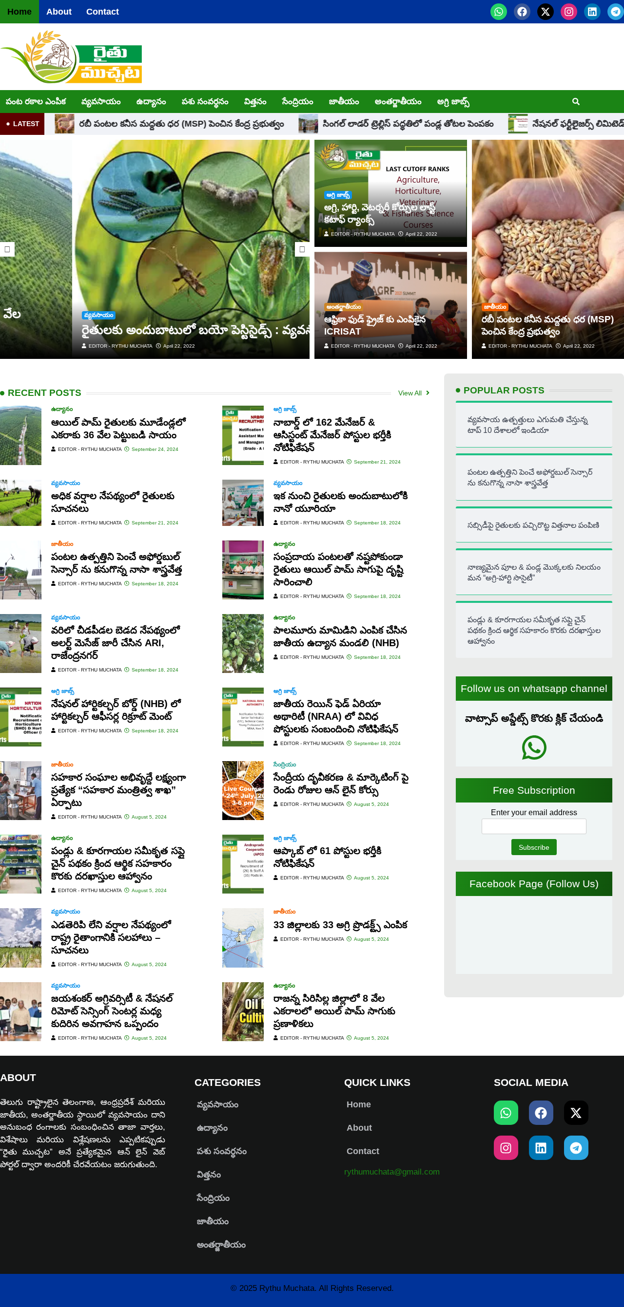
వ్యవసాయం (101, 101)
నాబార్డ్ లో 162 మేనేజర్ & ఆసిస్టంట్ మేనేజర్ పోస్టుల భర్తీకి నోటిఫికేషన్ (332, 435)
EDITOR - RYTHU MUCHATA (48, 346)
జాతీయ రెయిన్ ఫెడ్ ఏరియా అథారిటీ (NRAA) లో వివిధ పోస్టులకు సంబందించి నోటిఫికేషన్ (335, 716)
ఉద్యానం (151, 101)
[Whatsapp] (498, 11)
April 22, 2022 (107, 346)
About (59, 12)
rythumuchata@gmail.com (392, 1171)
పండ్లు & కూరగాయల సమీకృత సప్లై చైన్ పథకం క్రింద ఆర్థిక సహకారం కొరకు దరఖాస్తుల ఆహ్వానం (118, 863)
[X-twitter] (545, 11)
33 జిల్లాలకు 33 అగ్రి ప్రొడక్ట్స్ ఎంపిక (340, 924)
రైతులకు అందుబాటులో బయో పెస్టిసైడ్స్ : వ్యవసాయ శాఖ (147, 329)
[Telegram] (615, 11)
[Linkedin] (592, 11)
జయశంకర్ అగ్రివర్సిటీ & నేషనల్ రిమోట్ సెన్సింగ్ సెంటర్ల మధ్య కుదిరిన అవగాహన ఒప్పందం (112, 1011)
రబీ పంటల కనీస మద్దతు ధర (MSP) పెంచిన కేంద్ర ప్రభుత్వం (123, 124)
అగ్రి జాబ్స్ (453, 101)
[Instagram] (569, 11)
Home (19, 12)
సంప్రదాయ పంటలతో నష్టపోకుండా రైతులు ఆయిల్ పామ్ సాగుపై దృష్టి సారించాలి (338, 569)
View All (411, 393)
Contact (102, 12)
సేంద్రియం (297, 101)
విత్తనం (255, 101)
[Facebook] (522, 11)
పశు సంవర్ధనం (205, 101)
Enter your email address (534, 812)
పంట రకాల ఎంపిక (36, 101)
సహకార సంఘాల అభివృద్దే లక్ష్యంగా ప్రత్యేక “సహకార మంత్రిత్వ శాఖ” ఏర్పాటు (118, 790)
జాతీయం (344, 101)
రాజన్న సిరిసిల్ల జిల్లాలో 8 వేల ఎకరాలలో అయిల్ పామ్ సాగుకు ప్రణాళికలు (334, 1011)
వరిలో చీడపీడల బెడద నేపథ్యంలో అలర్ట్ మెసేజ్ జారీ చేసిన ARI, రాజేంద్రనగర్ (115, 643)
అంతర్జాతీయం (398, 101)
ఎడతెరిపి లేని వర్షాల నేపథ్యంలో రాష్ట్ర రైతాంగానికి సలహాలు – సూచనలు (111, 937)
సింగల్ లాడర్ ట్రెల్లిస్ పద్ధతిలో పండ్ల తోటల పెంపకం (350, 124)
